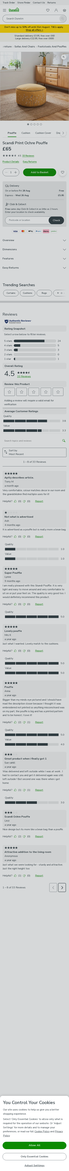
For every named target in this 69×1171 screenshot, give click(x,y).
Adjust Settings (34, 1165)
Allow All (34, 1145)
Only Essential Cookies (34, 1156)
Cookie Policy (42, 1131)
